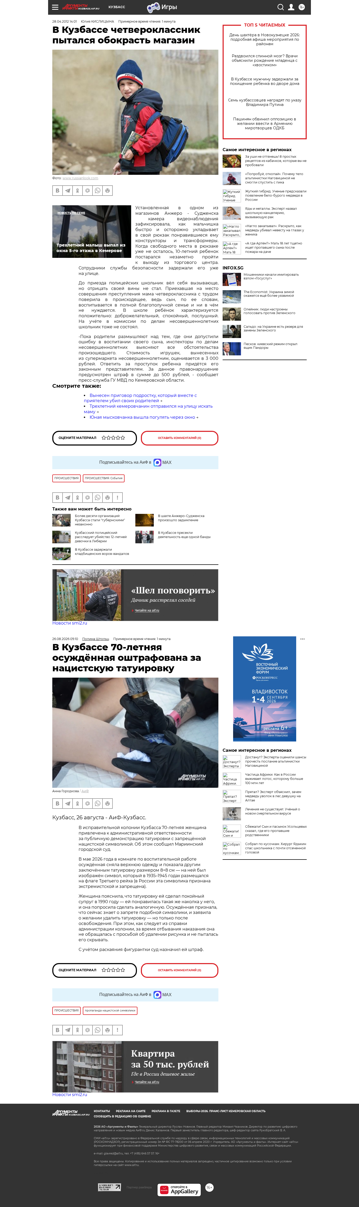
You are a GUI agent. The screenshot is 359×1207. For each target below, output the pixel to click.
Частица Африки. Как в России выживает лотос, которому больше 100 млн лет (274, 779)
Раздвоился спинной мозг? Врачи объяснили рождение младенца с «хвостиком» (265, 60)
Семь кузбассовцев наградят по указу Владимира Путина (264, 102)
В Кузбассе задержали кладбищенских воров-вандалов (102, 552)
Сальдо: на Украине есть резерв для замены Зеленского (273, 328)
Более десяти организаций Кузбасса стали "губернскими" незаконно (100, 520)
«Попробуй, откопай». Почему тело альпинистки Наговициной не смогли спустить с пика (274, 178)
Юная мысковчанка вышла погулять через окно (142, 417)
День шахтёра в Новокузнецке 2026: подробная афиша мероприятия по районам (264, 39)
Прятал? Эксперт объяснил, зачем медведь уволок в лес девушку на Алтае (273, 796)
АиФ (85, 791)
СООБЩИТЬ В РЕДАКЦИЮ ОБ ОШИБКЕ (122, 1116)
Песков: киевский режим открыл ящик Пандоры (271, 346)
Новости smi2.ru (69, 623)
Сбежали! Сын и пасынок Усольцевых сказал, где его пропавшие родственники (276, 831)
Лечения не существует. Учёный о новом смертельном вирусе (272, 811)
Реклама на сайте (131, 1111)
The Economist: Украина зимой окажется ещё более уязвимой (269, 294)
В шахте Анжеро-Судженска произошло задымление (181, 518)
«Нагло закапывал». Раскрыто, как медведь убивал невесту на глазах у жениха (274, 230)
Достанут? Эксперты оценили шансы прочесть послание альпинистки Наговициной (275, 761)
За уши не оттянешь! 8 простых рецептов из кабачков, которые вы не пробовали (275, 161)
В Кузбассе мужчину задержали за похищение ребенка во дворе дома (264, 81)
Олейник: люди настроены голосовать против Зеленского (269, 311)
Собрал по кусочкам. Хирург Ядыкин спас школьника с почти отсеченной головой (275, 848)
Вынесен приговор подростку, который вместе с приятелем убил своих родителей (140, 398)
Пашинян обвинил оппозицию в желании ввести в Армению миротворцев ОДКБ (264, 123)
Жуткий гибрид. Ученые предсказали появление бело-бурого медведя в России (275, 195)
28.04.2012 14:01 (64, 21)
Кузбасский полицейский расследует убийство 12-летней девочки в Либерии (101, 537)
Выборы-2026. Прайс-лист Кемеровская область (225, 1111)
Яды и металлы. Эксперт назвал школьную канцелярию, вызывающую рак (271, 213)
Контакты (102, 1111)
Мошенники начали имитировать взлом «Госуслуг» (271, 276)
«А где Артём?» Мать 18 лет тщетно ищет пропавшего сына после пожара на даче (273, 247)
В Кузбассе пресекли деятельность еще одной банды (184, 535)
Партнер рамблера (139, 1187)
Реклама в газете (166, 1111)
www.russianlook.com (80, 178)
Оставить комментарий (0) (179, 438)
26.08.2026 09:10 (65, 639)
